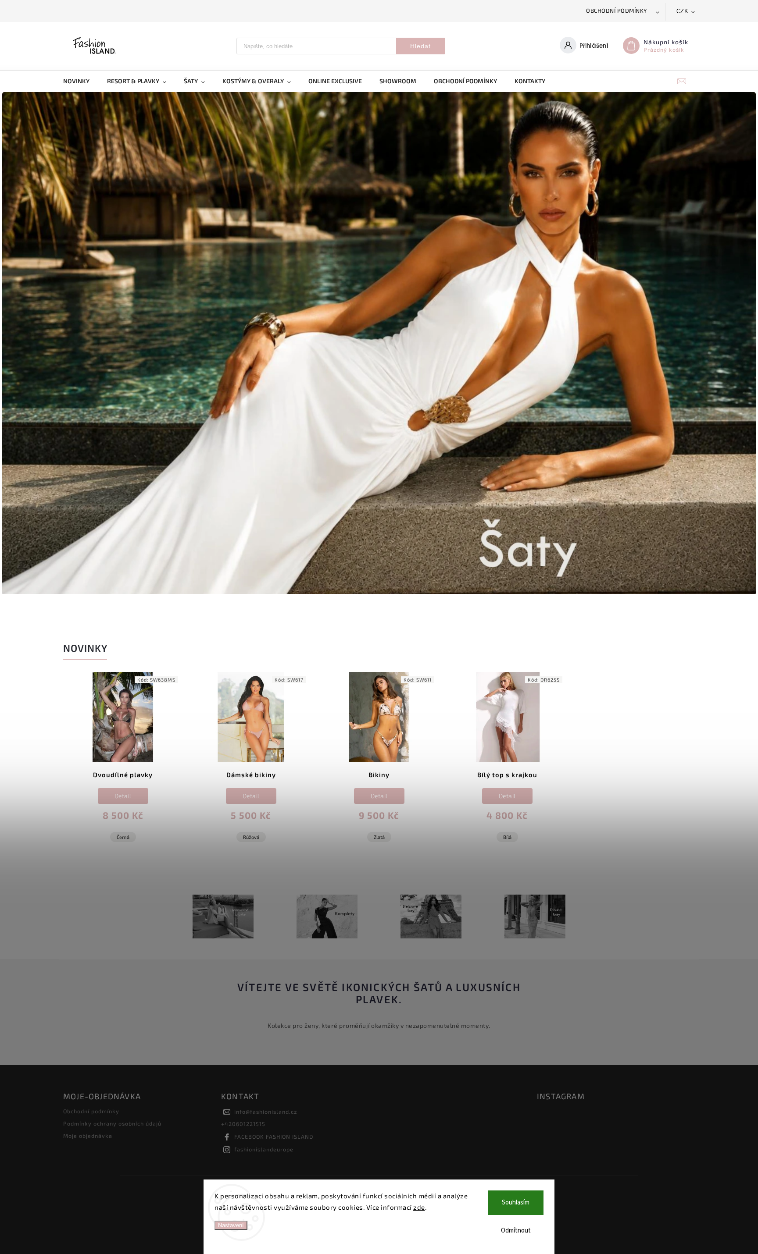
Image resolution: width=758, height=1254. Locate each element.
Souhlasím (515, 1202)
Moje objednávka (87, 1135)
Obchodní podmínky (616, 10)
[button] (18, 343)
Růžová (251, 837)
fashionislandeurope (263, 1149)
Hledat (420, 46)
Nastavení (231, 1225)
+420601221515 (243, 1123)
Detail (123, 795)
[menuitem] (80, 81)
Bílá (507, 837)
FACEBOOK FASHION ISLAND (273, 1136)
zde (419, 1207)
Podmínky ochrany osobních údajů (112, 1123)
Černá (123, 837)
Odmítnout (516, 1230)
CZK (682, 11)
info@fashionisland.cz (265, 1111)
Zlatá (379, 837)
